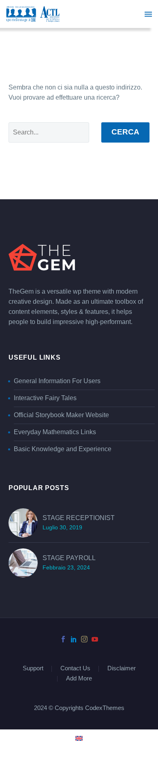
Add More (79, 679)
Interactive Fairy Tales (45, 398)
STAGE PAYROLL (69, 558)
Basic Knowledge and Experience (62, 449)
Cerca (125, 132)
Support (33, 669)
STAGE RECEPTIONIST (79, 518)
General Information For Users (57, 381)
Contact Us (75, 669)
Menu (148, 14)
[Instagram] (84, 639)
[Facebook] (63, 639)
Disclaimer (121, 669)
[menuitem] (79, 738)
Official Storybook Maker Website (61, 415)
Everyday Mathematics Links (55, 432)
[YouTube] (95, 639)
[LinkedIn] (73, 639)
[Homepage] (33, 14)
